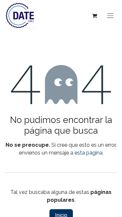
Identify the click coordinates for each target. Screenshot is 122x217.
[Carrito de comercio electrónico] (94, 15)
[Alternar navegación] (110, 16)
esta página (88, 153)
